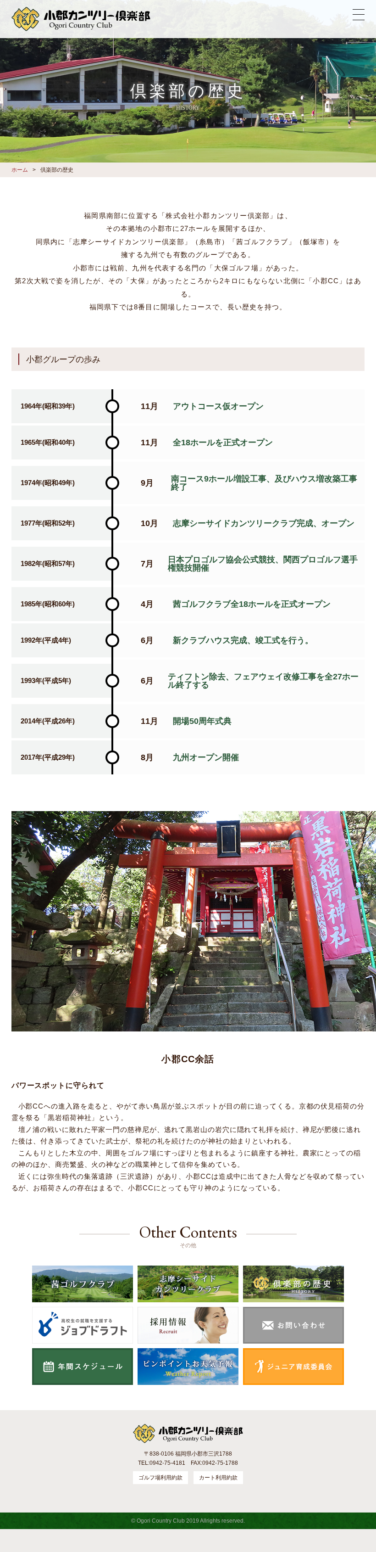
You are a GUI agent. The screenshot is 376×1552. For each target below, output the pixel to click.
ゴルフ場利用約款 (160, 1477)
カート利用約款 (218, 1477)
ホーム (19, 170)
